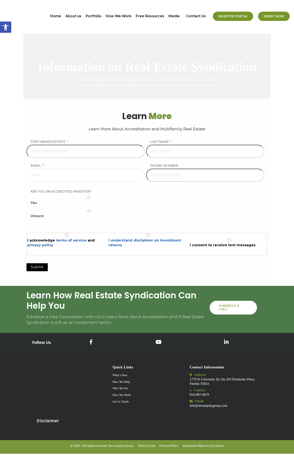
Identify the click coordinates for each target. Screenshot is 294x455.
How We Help (121, 381)
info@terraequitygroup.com (208, 405)
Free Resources (150, 16)
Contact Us (196, 16)
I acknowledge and (61, 242)
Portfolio (93, 16)
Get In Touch (121, 401)
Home (55, 16)
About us (73, 16)
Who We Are (120, 388)
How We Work (119, 16)
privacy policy (40, 245)
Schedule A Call (229, 307)
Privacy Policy (168, 445)
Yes (34, 203)
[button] (175, 16)
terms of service (72, 240)
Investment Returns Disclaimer (203, 445)
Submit (37, 267)
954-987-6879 (199, 394)
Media (174, 16)
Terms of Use (146, 445)
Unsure (37, 216)
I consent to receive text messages (222, 245)
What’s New (120, 375)
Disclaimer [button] (48, 421)
